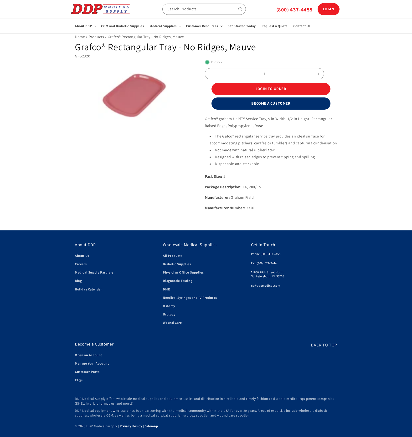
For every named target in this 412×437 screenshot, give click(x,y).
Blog (78, 281)
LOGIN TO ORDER (271, 88)
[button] (85, 26)
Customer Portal (88, 372)
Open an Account (88, 355)
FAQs (78, 380)
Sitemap (151, 426)
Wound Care (172, 322)
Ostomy (169, 306)
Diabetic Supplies (177, 264)
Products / (98, 36)
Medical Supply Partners (94, 272)
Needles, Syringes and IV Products (190, 297)
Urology (169, 314)
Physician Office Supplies (183, 272)
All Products (172, 255)
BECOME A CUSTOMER (270, 103)
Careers (81, 264)
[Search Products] (240, 9)
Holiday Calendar (88, 289)
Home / (81, 36)
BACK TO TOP (324, 345)
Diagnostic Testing (177, 281)
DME (166, 289)
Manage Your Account (92, 363)
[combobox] (204, 9)
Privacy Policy (131, 426)
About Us (82, 255)
